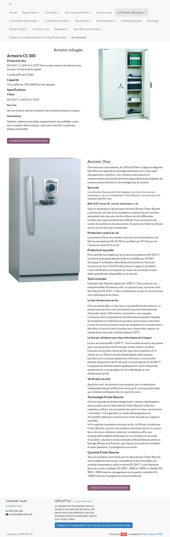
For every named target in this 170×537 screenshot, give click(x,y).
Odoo (124, 534)
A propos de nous (83, 501)
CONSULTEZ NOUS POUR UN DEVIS (28, 141)
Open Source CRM (152, 534)
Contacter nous (14, 505)
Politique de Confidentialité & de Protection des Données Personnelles (93, 525)
